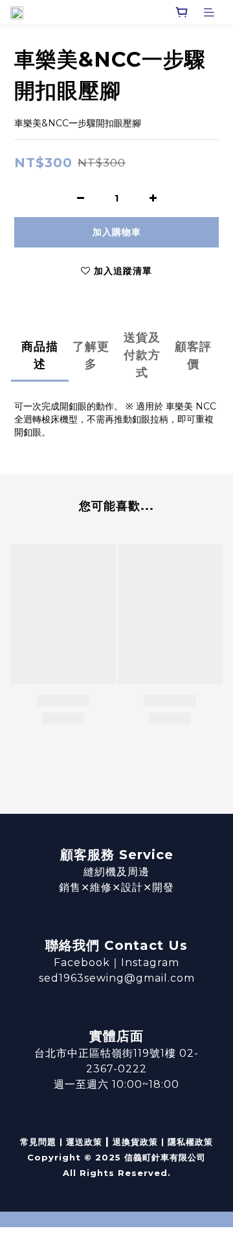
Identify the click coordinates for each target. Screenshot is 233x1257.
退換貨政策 (135, 1141)
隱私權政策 (190, 1141)
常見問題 (38, 1141)
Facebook (82, 962)
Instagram (150, 962)
